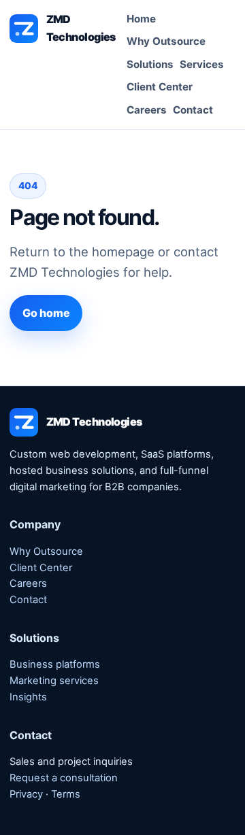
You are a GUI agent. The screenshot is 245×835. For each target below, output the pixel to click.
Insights (28, 697)
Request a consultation (64, 778)
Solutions (150, 64)
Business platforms (55, 664)
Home (141, 18)
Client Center (160, 86)
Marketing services (54, 681)
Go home (46, 313)
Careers (147, 109)
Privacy (26, 794)
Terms (65, 794)
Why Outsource (166, 41)
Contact (193, 109)
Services (202, 64)
